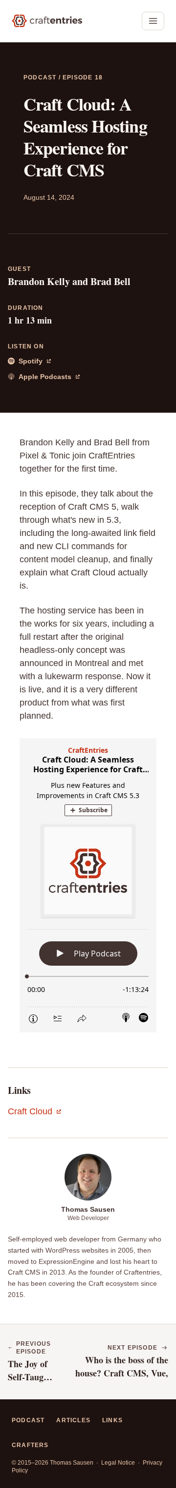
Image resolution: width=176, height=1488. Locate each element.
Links (112, 1420)
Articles (73, 1420)
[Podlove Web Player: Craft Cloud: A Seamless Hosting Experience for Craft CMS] (88, 885)
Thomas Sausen (88, 1209)
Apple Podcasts (39, 377)
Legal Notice (118, 1462)
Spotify (39, 361)
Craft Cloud (35, 1112)
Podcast (41, 77)
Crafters (30, 1445)
